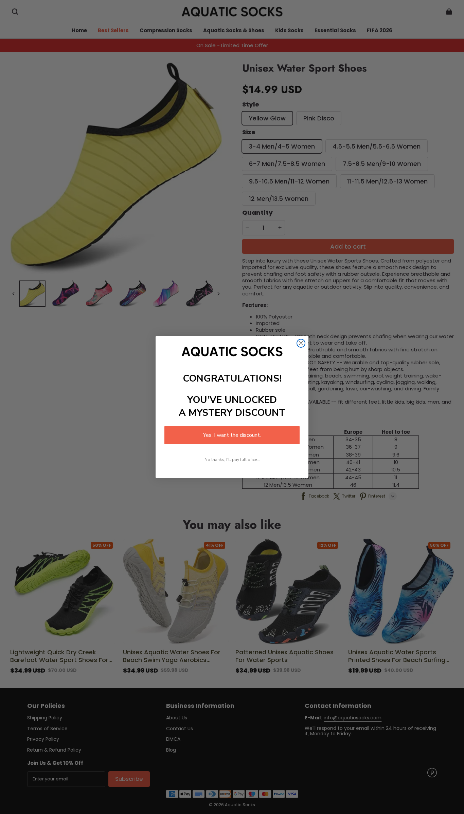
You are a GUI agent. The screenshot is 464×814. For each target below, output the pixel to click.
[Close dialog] (301, 343)
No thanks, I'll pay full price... (232, 459)
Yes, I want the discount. (232, 435)
